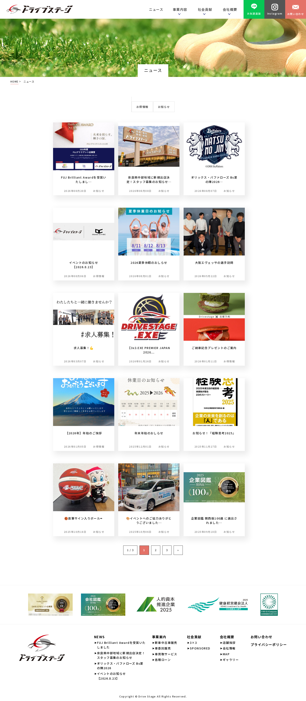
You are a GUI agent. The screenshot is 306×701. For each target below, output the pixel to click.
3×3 (193, 643)
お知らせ (164, 107)
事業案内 (159, 636)
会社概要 (227, 636)
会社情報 (229, 648)
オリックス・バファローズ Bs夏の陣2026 (120, 665)
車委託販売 (163, 648)
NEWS (99, 636)
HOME (14, 81)
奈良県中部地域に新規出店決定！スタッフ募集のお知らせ (121, 655)
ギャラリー (231, 660)
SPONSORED (200, 648)
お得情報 (142, 107)
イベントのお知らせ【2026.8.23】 (111, 675)
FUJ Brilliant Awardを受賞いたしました (121, 645)
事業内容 (181, 9)
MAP (226, 654)
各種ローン (163, 660)
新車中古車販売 (166, 643)
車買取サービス (166, 654)
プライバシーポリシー (269, 644)
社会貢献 (206, 9)
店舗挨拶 (229, 643)
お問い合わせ (295, 14)
